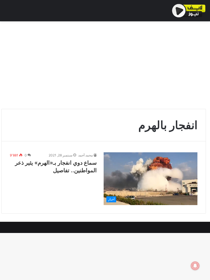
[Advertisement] (105, 65)
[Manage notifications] (195, 265)
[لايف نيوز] (189, 11)
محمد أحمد (85, 155)
